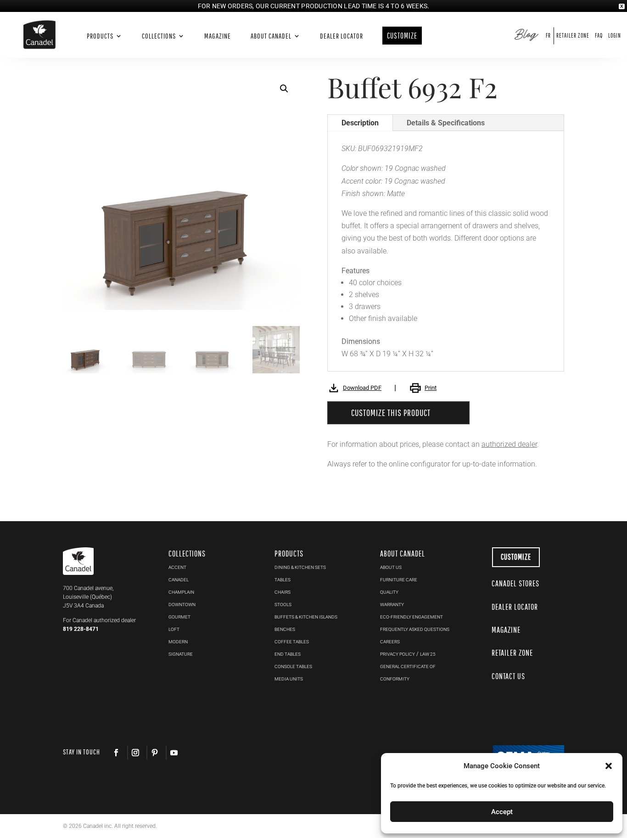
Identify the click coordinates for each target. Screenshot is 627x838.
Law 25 (428, 654)
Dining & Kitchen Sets (300, 567)
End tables (287, 654)
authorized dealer (509, 444)
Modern (178, 641)
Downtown (182, 604)
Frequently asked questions (414, 629)
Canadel (178, 579)
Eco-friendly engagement (411, 616)
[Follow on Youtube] (173, 752)
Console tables (293, 666)
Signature (180, 654)
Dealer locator (341, 36)
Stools (282, 604)
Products (100, 36)
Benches (284, 629)
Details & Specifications (446, 122)
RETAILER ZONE (512, 653)
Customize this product (391, 412)
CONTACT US (508, 676)
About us (391, 567)
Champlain (181, 592)
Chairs (282, 592)
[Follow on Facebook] (116, 752)
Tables (282, 579)
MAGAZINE (506, 630)
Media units (288, 678)
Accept (502, 812)
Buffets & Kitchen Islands (305, 616)
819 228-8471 (81, 629)
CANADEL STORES (515, 583)
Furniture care (398, 579)
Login (614, 35)
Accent (177, 567)
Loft (173, 629)
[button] (284, 88)
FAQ (599, 35)
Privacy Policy (397, 654)
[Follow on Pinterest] (154, 752)
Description (360, 122)
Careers (390, 641)
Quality (389, 592)
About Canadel (271, 36)
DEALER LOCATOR (515, 607)
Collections (159, 36)
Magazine (217, 36)
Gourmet (179, 616)
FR (548, 35)
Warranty (392, 604)
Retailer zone (572, 35)
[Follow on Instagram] (135, 752)
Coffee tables (291, 641)
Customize (516, 556)
